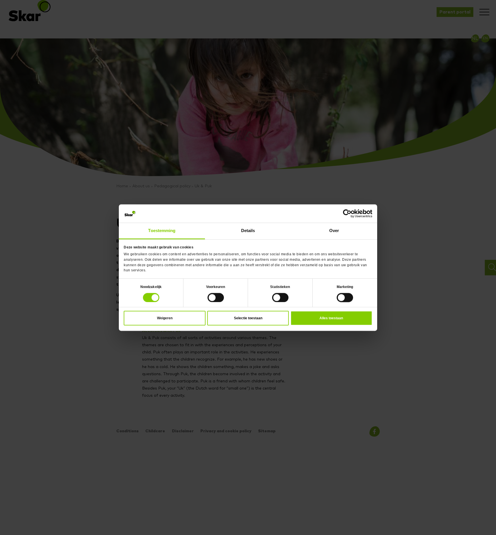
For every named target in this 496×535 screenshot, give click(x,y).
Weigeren (165, 316)
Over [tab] (334, 230)
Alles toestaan (331, 316)
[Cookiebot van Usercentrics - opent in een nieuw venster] (347, 214)
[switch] (216, 295)
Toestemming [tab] (162, 230)
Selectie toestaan (248, 316)
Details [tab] (248, 230)
